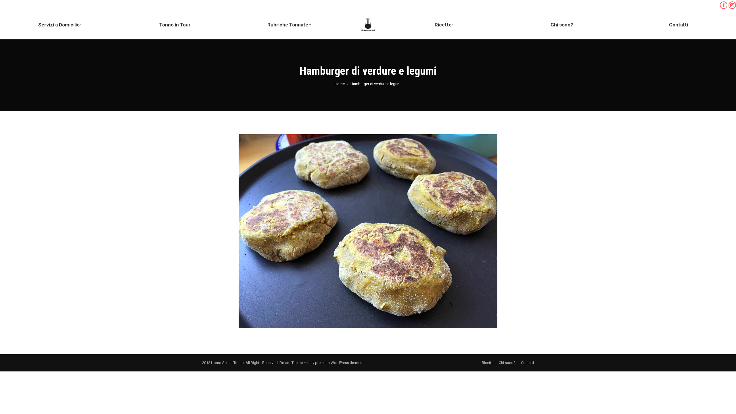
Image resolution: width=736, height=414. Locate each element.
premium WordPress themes (338, 363)
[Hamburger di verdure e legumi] (368, 231)
